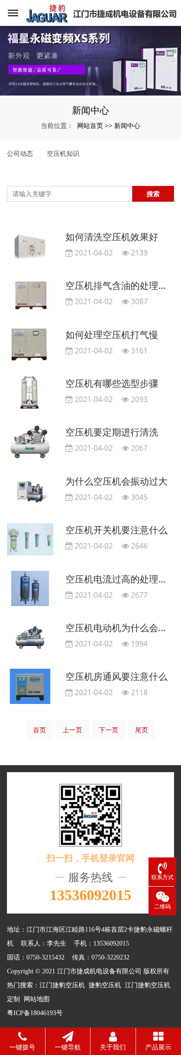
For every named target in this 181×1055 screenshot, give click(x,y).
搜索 (153, 193)
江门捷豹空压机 (62, 985)
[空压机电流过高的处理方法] (30, 588)
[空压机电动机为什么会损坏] (30, 637)
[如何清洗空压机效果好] (30, 246)
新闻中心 (127, 125)
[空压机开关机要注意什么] (30, 539)
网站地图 (37, 999)
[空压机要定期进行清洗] (30, 441)
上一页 (72, 729)
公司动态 (20, 153)
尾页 (141, 729)
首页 (39, 729)
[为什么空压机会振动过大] (30, 490)
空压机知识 (63, 153)
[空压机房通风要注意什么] (30, 686)
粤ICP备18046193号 (35, 1013)
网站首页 (90, 125)
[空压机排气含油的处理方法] (30, 295)
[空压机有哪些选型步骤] (30, 393)
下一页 (108, 729)
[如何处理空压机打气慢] (30, 343)
